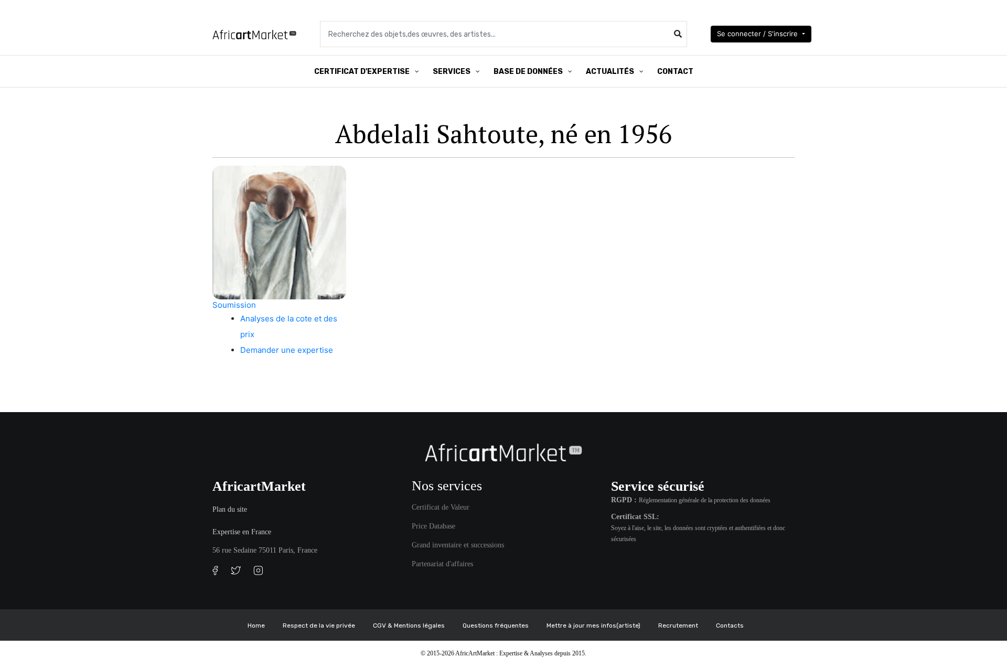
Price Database (433, 526)
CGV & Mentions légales (409, 625)
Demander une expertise (286, 350)
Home (256, 625)
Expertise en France (241, 532)
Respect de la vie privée (319, 625)
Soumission (234, 305)
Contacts (730, 625)
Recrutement (678, 625)
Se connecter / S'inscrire (758, 33)
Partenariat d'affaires (442, 564)
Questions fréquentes (496, 625)
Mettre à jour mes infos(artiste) (593, 625)
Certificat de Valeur (440, 507)
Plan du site (229, 509)
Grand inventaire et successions (458, 545)
